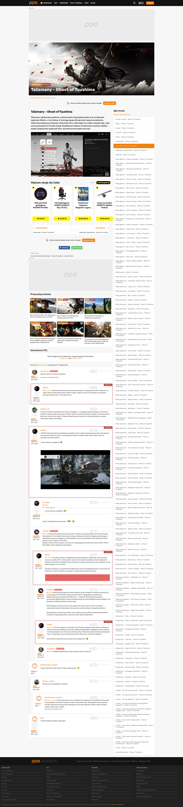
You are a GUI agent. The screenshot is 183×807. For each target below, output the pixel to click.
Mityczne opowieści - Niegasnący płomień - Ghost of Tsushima (134, 611)
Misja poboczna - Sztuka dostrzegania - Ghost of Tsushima (132, 483)
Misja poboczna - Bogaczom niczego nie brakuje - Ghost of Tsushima (133, 494)
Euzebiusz (44, 371)
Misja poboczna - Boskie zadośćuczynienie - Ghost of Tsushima (134, 508)
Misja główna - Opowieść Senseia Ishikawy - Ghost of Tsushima (134, 164)
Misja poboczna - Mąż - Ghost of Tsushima (130, 295)
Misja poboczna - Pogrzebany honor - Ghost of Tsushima (132, 346)
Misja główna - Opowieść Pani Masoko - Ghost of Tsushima (132, 170)
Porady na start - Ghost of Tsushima (128, 119)
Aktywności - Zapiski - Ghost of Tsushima (130, 635)
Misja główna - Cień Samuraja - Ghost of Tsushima (133, 197)
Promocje (47, 3)
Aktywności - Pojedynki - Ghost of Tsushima (131, 677)
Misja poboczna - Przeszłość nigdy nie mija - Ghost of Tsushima (134, 281)
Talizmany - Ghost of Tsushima (126, 146)
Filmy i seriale (76, 3)
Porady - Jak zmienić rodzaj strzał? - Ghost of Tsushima (131, 720)
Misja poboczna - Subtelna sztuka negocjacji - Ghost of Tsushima (134, 419)
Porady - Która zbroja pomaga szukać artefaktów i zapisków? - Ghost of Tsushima (133, 715)
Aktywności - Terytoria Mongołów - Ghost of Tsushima (134, 625)
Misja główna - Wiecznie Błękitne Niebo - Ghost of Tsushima (133, 261)
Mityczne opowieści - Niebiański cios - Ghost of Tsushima (132, 578)
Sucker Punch (69, 256)
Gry (56, 3)
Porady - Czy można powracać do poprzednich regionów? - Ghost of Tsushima (132, 704)
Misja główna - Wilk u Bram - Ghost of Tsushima (132, 247)
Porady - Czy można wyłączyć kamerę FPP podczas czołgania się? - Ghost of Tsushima (133, 709)
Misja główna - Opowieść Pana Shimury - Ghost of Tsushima (133, 267)
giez (42, 718)
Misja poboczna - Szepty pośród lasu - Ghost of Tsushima (132, 365)
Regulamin (81, 761)
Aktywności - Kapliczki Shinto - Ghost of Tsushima (133, 648)
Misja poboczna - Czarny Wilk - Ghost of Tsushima (133, 433)
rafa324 (45, 531)
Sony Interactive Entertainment (40, 256)
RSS (148, 761)
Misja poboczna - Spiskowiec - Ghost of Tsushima (133, 408)
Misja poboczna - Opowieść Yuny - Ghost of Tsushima (134, 424)
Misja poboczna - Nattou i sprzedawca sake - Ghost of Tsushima (134, 413)
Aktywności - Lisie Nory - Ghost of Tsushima (131, 639)
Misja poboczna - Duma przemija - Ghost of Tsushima (134, 478)
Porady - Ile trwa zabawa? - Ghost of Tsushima (132, 699)
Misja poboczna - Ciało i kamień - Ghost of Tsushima (133, 503)
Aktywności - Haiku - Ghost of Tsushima (129, 616)
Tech (86, 3)
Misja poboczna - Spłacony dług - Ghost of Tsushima (133, 529)
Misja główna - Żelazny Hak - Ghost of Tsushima (132, 192)
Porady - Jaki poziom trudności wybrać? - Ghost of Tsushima (133, 737)
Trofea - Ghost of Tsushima (125, 748)
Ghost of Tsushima (57, 256)
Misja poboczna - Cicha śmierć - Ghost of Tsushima (133, 428)
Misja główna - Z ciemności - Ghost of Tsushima (132, 238)
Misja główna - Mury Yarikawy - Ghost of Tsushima (133, 206)
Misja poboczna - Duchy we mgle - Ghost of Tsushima (134, 454)
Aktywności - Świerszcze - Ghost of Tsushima (131, 658)
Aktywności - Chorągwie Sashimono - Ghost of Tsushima (132, 672)
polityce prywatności (116, 804)
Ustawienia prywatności (120, 761)
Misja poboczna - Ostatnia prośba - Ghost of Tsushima (134, 513)
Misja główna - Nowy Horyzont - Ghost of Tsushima (133, 201)
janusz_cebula (48, 681)
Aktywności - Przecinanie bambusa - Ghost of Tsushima (131, 653)
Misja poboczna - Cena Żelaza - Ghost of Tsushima (133, 371)
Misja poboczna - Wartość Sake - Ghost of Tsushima (133, 355)
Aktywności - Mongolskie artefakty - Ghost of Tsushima (131, 630)
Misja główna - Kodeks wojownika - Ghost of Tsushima (134, 159)
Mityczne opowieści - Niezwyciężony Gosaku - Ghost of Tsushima (134, 594)
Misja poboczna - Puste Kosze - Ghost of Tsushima (133, 351)
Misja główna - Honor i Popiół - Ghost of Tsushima (133, 242)
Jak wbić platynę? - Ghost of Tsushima (129, 752)
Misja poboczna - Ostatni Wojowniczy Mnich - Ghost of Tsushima (134, 443)
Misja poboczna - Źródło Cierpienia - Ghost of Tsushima (131, 458)
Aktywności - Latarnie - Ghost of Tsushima (130, 681)
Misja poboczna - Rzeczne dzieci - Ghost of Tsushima (134, 499)
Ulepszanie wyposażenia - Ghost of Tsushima (131, 150)
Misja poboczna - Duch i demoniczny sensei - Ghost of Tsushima (134, 385)
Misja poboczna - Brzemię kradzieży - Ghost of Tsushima (132, 524)
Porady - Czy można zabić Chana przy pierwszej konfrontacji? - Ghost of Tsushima (132, 743)
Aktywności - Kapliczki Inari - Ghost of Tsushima (132, 644)
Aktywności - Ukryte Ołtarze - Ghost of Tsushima (132, 686)
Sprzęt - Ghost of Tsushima (125, 128)
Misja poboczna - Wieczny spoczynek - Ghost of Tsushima (132, 539)
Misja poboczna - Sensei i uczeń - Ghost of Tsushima (134, 277)
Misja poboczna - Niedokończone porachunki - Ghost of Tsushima (134, 340)
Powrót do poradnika (122, 114)
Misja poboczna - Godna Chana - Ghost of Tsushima (133, 564)
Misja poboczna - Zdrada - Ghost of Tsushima (131, 300)
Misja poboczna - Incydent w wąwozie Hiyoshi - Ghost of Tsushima (134, 334)
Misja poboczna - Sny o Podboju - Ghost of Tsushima (134, 380)
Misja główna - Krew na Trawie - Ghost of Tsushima (133, 179)
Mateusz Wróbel (36, 98)
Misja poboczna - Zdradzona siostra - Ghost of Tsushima (131, 545)
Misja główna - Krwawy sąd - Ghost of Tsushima (132, 229)
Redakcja (142, 761)
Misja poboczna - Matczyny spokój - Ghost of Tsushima (134, 304)
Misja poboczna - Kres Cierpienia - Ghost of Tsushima (134, 473)
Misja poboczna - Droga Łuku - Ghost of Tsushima (133, 287)
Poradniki (64, 3)
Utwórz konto (76, 358)
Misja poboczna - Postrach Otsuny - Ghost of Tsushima (134, 391)
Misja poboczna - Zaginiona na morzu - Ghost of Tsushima (132, 329)
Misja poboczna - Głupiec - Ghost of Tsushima (131, 395)
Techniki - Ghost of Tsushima (125, 132)
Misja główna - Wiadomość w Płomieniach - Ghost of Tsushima (133, 219)
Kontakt (89, 761)
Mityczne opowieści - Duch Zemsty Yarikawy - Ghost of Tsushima (134, 600)
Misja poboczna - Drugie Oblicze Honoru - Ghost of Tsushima (133, 314)
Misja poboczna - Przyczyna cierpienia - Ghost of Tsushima (132, 468)
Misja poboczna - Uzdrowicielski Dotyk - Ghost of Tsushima (132, 360)
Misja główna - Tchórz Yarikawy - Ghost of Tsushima (133, 210)
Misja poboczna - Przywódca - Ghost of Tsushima (133, 291)
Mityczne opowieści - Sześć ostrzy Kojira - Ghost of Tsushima (133, 605)
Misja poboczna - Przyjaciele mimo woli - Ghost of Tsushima (133, 534)
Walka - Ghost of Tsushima (125, 137)
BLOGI (93, 3)
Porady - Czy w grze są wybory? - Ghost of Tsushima (134, 695)
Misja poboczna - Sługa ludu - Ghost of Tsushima (132, 309)
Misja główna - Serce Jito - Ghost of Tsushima (131, 257)
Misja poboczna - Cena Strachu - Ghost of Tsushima (133, 573)
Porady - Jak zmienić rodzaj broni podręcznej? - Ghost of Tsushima (134, 726)
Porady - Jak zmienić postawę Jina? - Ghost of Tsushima (132, 732)
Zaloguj (150, 3)
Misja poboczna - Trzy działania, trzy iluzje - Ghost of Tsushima (133, 448)
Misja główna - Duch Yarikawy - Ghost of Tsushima (133, 215)
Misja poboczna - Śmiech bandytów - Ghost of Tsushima (131, 375)
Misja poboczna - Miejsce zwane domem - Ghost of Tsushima (133, 319)
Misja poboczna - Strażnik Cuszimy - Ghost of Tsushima (131, 550)
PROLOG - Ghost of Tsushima (126, 155)
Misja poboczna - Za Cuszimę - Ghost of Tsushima (133, 324)
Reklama (134, 761)
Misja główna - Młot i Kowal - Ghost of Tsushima (132, 188)
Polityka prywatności (101, 761)
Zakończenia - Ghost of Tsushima (127, 272)
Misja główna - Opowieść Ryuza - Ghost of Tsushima (133, 183)
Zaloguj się (63, 358)
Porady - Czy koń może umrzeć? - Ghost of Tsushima (134, 690)
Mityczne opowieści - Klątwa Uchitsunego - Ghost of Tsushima (134, 583)
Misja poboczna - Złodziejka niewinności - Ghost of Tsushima (133, 488)
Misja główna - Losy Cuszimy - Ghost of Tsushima (132, 233)
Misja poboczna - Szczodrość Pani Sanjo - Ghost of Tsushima (133, 518)
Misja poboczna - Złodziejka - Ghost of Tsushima (132, 404)
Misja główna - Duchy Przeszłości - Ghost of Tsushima (134, 224)
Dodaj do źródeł (109, 103)
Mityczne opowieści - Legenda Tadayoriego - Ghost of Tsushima (134, 589)
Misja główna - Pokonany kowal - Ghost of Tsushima (133, 175)
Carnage (45, 502)
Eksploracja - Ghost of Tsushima (127, 141)
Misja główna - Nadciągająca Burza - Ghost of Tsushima (131, 252)
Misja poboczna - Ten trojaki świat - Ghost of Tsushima (134, 555)
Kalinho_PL (45, 409)
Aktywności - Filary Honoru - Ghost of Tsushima (132, 663)
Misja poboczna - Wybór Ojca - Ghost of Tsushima (133, 560)
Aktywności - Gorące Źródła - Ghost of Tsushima (132, 667)
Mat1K (45, 388)
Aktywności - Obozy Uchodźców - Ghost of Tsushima (134, 620)
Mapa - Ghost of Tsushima (125, 124)
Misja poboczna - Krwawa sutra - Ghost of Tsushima (133, 464)
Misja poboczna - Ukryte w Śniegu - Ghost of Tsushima (134, 569)
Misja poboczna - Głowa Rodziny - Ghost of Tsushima (134, 399)
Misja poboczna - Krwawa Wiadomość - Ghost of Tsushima (132, 437)
